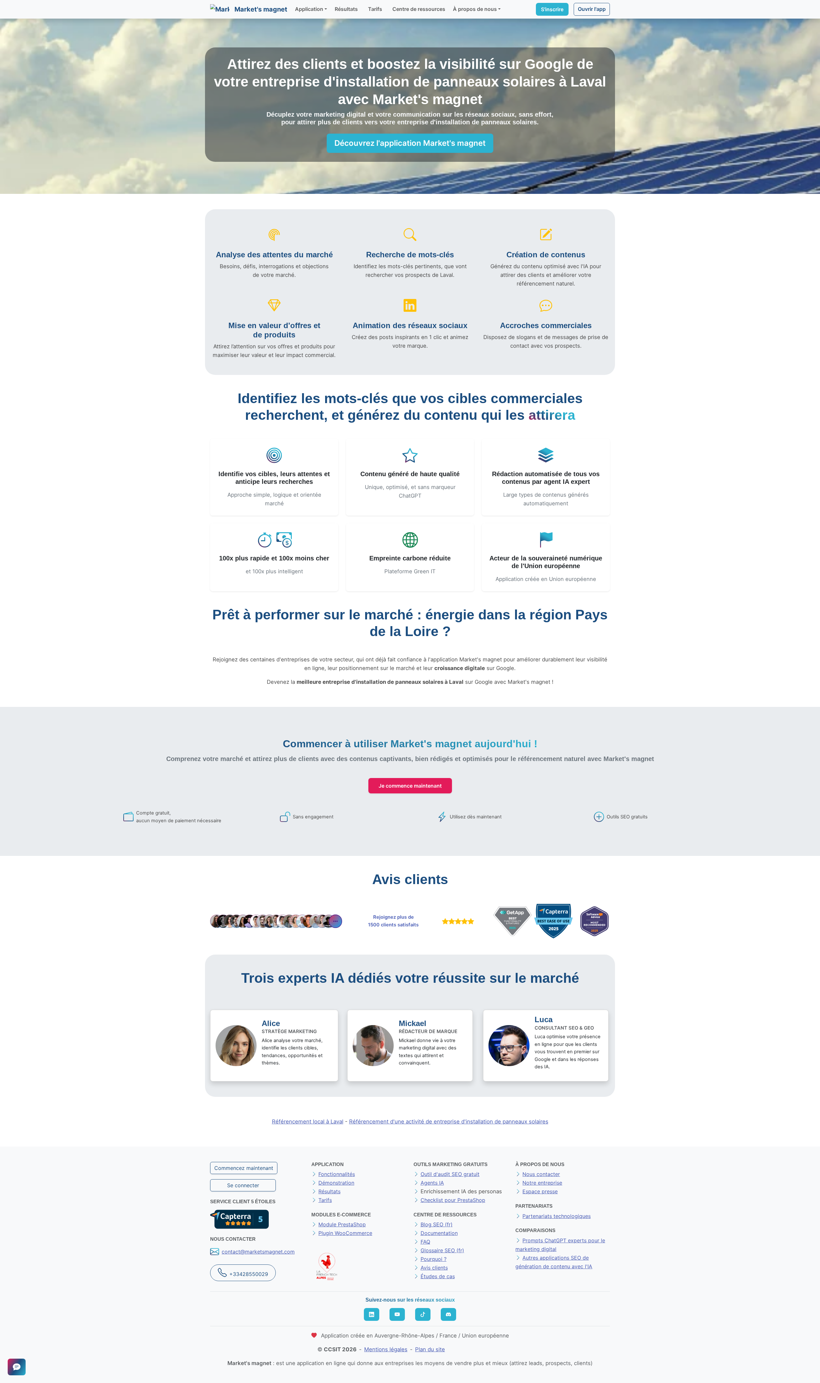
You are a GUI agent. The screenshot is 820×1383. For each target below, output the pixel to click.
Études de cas (438, 1276)
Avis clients (434, 1267)
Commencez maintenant (243, 1168)
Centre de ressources (418, 9)
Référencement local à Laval (307, 1121)
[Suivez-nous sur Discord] (448, 1314)
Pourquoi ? (434, 1259)
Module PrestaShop (342, 1224)
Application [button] (309, 9)
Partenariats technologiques (556, 1216)
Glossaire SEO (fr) (442, 1250)
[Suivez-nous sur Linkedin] (371, 1314)
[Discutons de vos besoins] (17, 1367)
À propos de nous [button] (475, 9)
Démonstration (336, 1183)
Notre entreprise (542, 1183)
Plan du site (430, 1349)
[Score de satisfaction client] (456, 921)
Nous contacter (541, 1174)
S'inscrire (552, 9)
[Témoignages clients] (276, 921)
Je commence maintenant (410, 786)
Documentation (439, 1233)
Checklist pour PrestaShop (453, 1200)
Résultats (346, 9)
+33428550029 (248, 1274)
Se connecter (243, 1185)
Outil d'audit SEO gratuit (450, 1174)
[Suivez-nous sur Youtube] (397, 1314)
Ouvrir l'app (592, 9)
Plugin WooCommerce (345, 1233)
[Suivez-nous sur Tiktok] (422, 1314)
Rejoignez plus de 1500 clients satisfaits (393, 921)
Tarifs (375, 9)
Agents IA (432, 1183)
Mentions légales (385, 1349)
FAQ (425, 1241)
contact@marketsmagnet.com (258, 1251)
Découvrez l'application (410, 143)
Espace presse (540, 1191)
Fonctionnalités (336, 1174)
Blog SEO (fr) (437, 1224)
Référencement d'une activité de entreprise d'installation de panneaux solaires (448, 1121)
